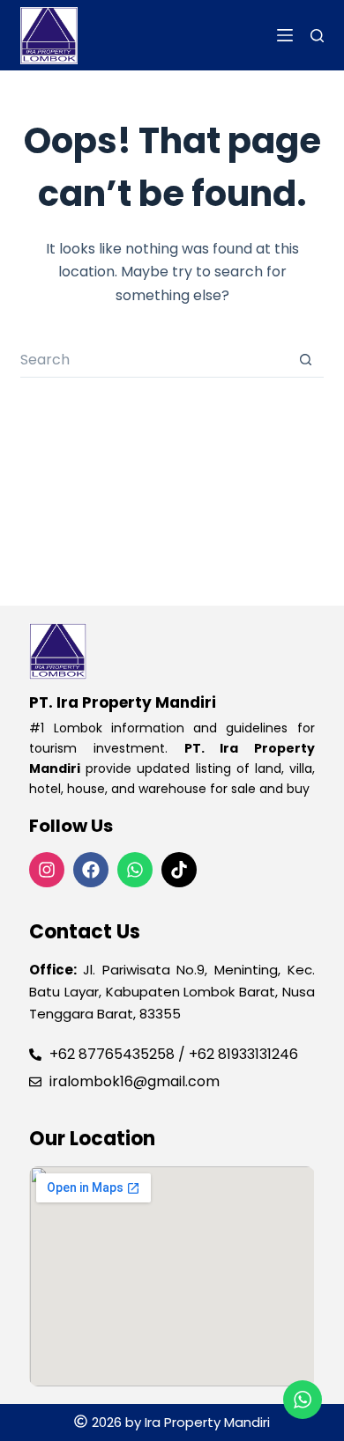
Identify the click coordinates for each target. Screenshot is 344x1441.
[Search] (317, 35)
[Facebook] (90, 869)
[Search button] (306, 360)
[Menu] (285, 35)
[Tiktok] (179, 869)
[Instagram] (46, 869)
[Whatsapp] (135, 869)
